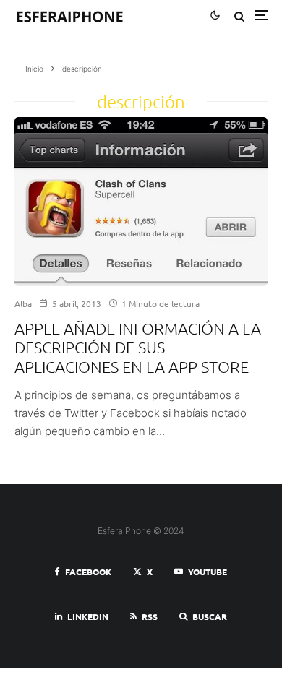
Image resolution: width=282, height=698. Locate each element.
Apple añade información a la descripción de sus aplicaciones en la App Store (137, 347)
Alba (23, 303)
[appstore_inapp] (141, 201)
